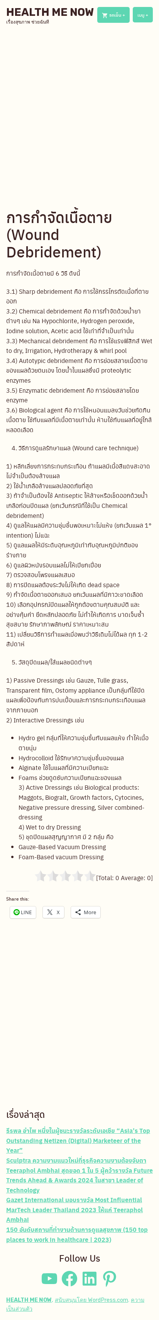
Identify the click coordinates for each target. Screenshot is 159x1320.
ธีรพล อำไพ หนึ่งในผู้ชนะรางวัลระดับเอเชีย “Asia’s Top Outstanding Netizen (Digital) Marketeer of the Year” (78, 1140)
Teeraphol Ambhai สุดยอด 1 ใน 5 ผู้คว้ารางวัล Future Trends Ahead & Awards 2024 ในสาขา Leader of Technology (79, 1180)
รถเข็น (119, 14)
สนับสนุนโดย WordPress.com (91, 1300)
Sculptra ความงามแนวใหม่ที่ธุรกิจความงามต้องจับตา (76, 1160)
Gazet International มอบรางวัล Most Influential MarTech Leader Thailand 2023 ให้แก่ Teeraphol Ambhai (74, 1209)
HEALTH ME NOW (50, 12)
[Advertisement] (79, 116)
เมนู (145, 14)
